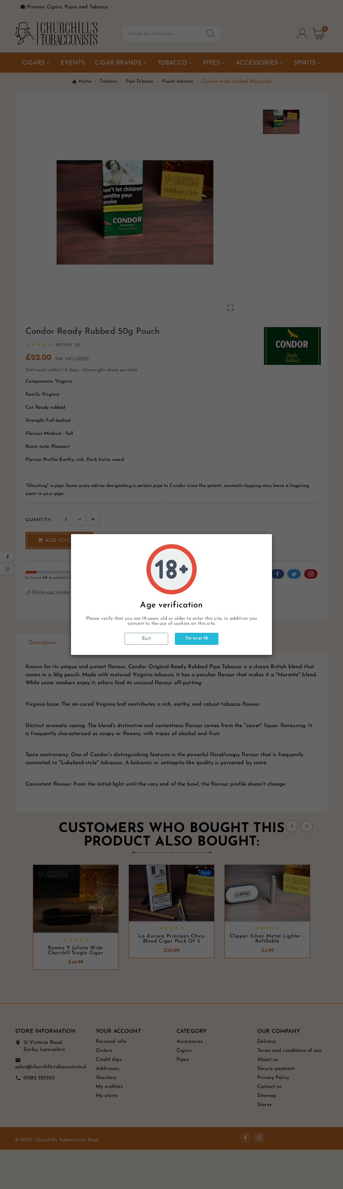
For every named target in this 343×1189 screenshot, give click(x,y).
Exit (146, 638)
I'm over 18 (197, 638)
